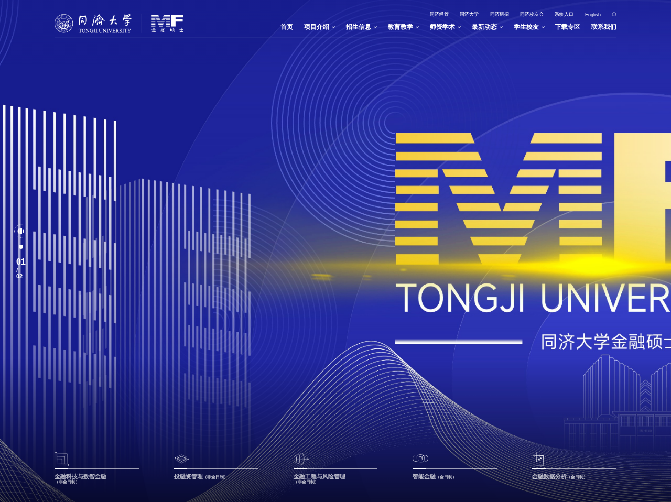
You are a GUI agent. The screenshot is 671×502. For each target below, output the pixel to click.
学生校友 (526, 26)
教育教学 (400, 26)
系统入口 (564, 14)
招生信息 (358, 26)
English (593, 14)
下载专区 (567, 26)
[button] (20, 230)
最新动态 (484, 26)
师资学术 (442, 26)
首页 (286, 26)
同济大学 (469, 14)
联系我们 (603, 26)
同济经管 (439, 14)
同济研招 (499, 14)
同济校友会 (532, 14)
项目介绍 (316, 26)
